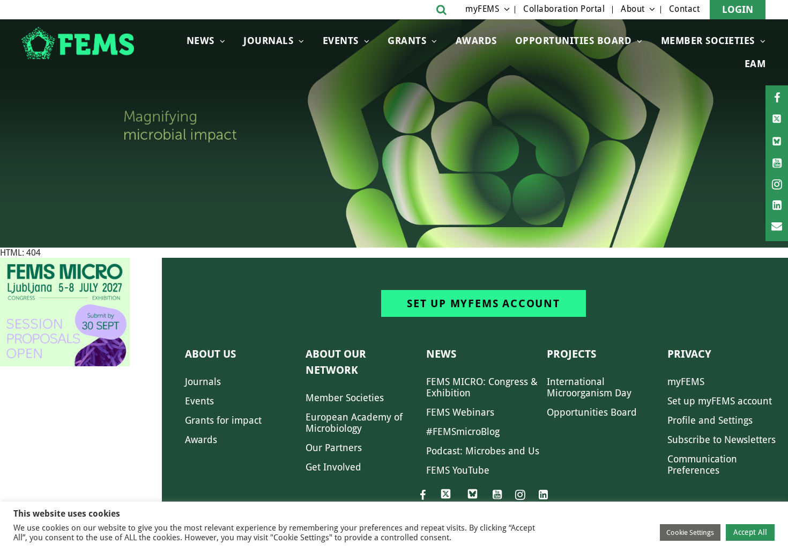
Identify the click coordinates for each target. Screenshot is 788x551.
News (200, 40)
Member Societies (708, 40)
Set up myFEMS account (483, 303)
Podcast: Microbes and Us (482, 450)
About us (210, 353)
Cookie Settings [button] (690, 532)
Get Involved (333, 467)
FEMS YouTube (457, 470)
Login (737, 9)
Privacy (689, 353)
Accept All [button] (750, 532)
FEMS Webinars (460, 412)
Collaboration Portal (564, 9)
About (633, 9)
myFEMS (482, 9)
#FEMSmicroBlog (463, 431)
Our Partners (334, 447)
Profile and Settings (710, 420)
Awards (476, 40)
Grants (407, 40)
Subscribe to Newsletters (721, 439)
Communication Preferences (702, 464)
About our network (336, 361)
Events (341, 40)
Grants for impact (223, 420)
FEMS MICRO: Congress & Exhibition (482, 387)
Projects (571, 353)
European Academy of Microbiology (354, 422)
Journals (268, 40)
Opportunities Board (592, 412)
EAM (755, 63)
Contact (684, 9)
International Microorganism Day (589, 387)
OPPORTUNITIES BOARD (573, 40)
